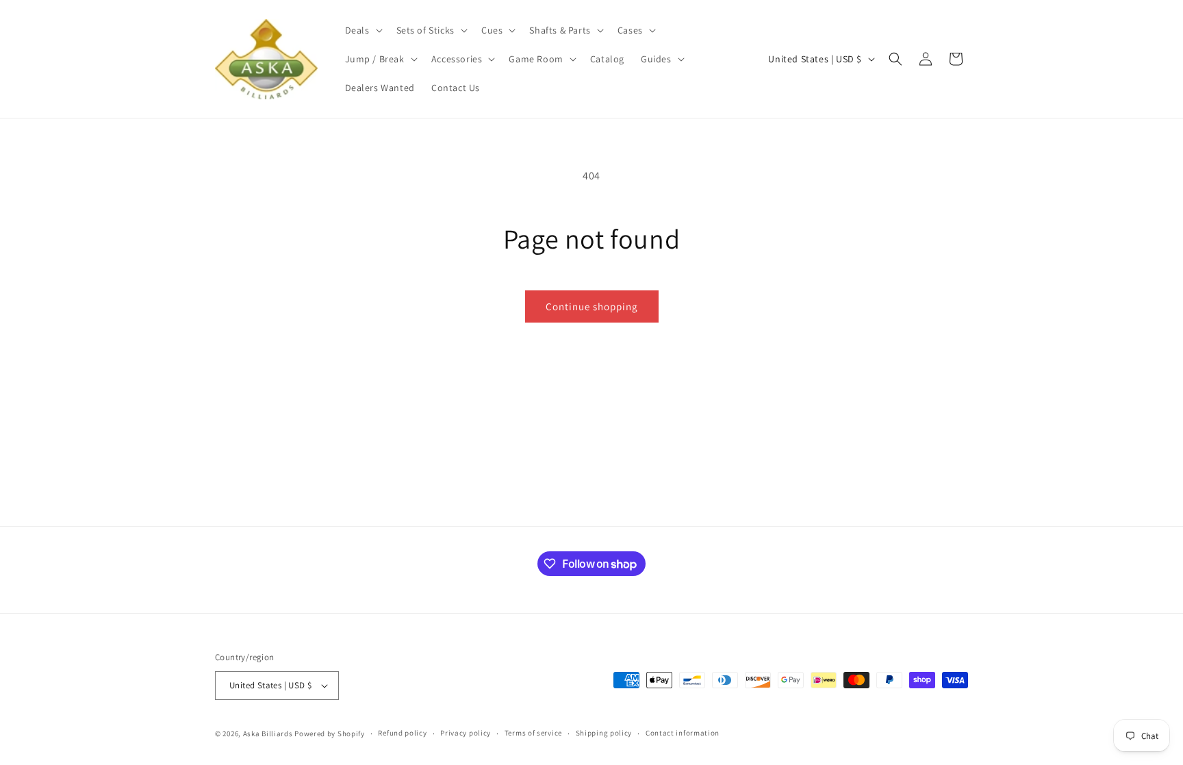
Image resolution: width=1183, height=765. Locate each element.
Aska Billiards (268, 733)
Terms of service (533, 733)
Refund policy (402, 733)
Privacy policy (465, 733)
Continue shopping (592, 306)
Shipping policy (604, 733)
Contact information (683, 733)
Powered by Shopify (329, 733)
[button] (362, 30)
